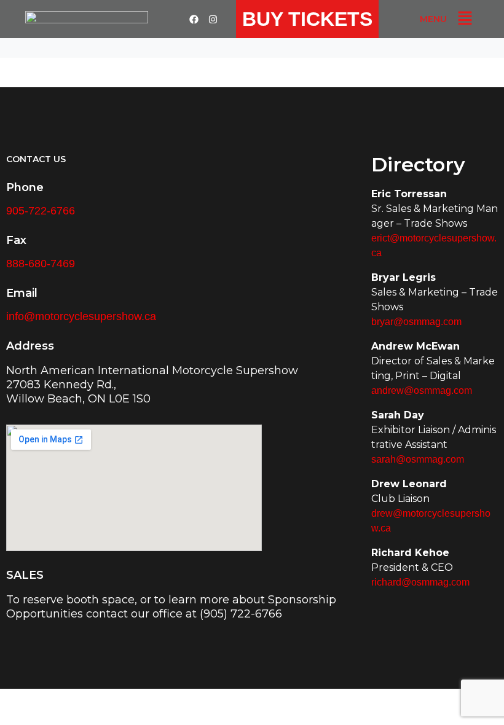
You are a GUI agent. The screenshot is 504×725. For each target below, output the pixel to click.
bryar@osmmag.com (416, 321)
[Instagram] (213, 19)
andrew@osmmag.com (421, 390)
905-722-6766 (40, 211)
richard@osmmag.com (420, 582)
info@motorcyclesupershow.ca (81, 316)
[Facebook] (194, 19)
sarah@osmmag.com (417, 459)
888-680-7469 (40, 263)
